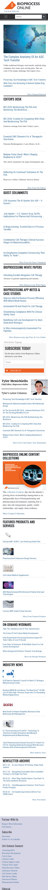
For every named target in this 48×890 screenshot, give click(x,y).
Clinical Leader (8, 859)
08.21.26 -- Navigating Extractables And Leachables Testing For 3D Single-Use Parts (23, 773)
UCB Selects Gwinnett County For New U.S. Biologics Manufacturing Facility (23, 681)
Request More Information (12, 824)
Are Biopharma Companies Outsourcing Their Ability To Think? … (24, 254)
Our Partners (7, 826)
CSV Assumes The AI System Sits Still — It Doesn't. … (22, 202)
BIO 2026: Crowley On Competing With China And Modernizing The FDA (23, 120)
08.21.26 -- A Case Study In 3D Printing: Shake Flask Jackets (23, 766)
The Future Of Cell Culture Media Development (20, 633)
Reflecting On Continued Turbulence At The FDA (23, 173)
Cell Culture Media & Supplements (16, 575)
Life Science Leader (9, 873)
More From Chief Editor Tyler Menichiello (29, 442)
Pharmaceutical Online (10, 882)
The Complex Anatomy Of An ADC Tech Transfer (23, 58)
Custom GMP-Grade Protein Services (17, 611)
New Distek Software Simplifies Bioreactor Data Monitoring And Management (21, 713)
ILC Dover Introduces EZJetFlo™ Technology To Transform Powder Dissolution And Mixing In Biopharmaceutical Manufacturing (21, 733)
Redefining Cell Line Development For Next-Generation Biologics (23, 321)
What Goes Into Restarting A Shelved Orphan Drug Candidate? (24, 84)
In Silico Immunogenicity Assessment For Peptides (22, 329)
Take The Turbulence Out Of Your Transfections (21, 629)
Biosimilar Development (11, 853)
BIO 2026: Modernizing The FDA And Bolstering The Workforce (22, 418)
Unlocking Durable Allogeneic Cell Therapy (22, 275)
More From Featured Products (34, 616)
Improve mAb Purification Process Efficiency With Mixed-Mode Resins (23, 299)
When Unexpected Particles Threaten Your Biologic (22, 651)
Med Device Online (9, 876)
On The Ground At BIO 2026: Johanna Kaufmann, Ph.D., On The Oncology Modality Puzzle (24, 411)
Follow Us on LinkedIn (11, 839)
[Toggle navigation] (6, 16)
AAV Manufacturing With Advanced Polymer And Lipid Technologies (23, 593)
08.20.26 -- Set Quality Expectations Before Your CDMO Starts (22, 793)
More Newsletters (39, 799)
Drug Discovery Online (10, 867)
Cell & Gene (7, 856)
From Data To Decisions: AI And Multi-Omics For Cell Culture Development (23, 645)
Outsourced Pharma (9, 879)
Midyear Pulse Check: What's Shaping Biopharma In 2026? (20, 155)
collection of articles (15, 492)
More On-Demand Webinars (35, 656)
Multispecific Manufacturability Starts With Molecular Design (23, 405)
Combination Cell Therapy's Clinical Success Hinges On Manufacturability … (23, 241)
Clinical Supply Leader (11, 862)
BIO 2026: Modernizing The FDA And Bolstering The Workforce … (20, 108)
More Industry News (38, 752)
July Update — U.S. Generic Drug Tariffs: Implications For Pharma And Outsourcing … (23, 215)
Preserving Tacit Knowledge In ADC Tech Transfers (24, 80)
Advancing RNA (8, 850)
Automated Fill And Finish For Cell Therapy (22, 306)
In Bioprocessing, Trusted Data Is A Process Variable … (23, 228)
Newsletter (6, 836)
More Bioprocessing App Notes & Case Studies (27, 337)
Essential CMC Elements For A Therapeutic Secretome (23, 138)
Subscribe (15, 11)
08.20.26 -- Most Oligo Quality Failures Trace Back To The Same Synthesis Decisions (23, 779)
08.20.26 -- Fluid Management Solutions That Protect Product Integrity (23, 786)
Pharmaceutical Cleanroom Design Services (19, 558)
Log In (7, 11)
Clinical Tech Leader (10, 864)
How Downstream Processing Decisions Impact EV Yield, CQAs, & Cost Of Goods (22, 639)
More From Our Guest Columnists (32, 262)
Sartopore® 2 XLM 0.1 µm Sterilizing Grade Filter (21, 542)
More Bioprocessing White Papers (32, 285)
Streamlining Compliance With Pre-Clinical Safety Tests (22, 313)
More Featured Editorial (36, 94)
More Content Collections (14, 513)
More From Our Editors (36, 188)
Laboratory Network (9, 870)
